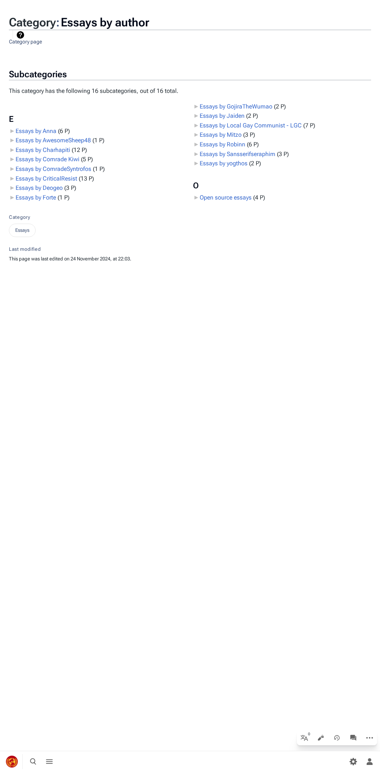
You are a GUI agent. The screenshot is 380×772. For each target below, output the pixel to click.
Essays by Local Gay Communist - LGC (251, 125)
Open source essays (226, 197)
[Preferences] (353, 761)
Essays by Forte (36, 197)
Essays (22, 230)
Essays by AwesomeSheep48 (53, 140)
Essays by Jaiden (222, 115)
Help (21, 35)
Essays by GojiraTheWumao (236, 106)
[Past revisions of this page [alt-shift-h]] (337, 737)
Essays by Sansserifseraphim (237, 154)
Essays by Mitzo (221, 134)
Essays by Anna (36, 130)
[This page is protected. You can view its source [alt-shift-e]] (320, 737)
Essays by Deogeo (39, 187)
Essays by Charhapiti (43, 149)
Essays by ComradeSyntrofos (53, 168)
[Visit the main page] (11, 761)
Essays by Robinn (222, 144)
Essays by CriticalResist (46, 178)
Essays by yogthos (224, 163)
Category (19, 217)
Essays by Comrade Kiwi (47, 159)
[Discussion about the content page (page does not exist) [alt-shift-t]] (353, 737)
